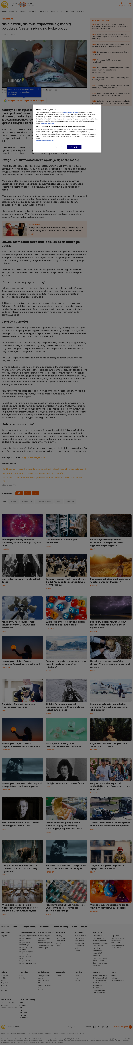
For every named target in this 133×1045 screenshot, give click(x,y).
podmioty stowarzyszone (70, 112)
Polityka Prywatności (47, 123)
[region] (67, 129)
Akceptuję (74, 147)
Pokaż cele (59, 147)
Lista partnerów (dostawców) (45, 140)
